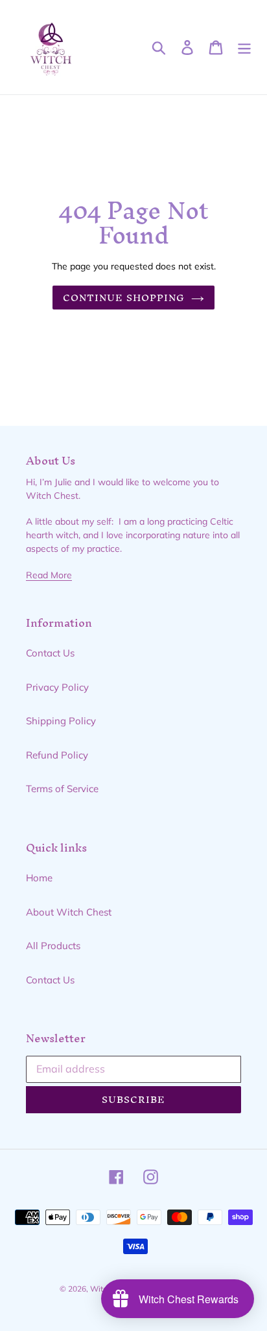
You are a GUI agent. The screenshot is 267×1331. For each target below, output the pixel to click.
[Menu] (244, 47)
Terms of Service (62, 788)
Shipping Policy (61, 721)
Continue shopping (124, 297)
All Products (53, 945)
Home (39, 878)
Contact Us (50, 653)
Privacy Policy (57, 687)
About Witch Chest (68, 912)
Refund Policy (57, 755)
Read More (49, 574)
